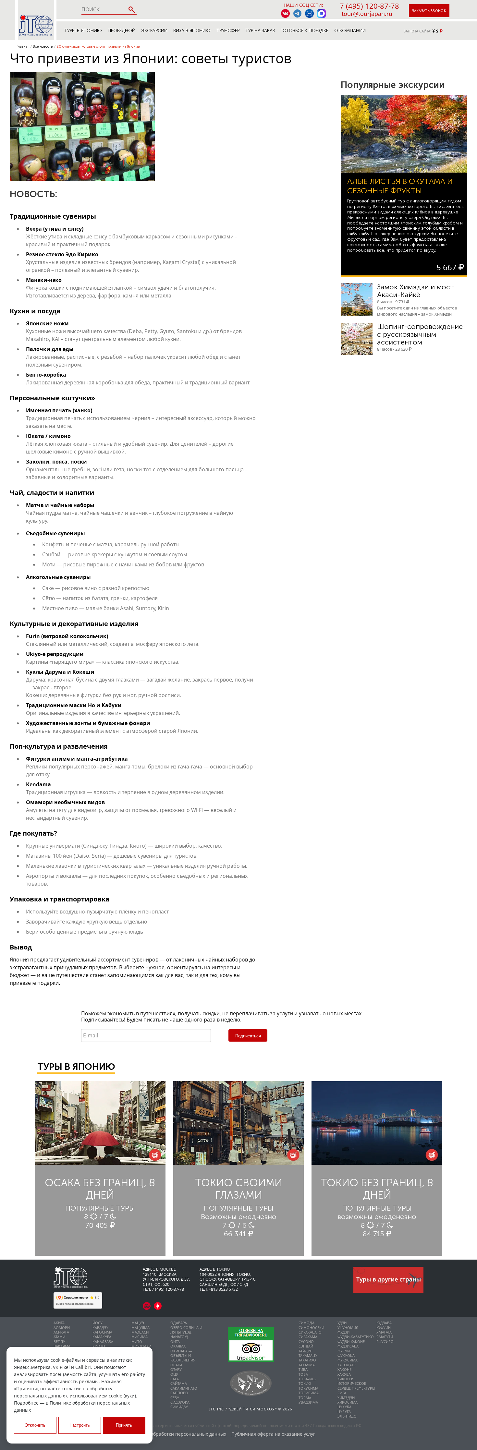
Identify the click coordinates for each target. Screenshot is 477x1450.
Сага (174, 1378)
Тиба (303, 1369)
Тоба (303, 1374)
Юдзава (384, 1322)
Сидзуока (180, 1402)
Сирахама (308, 1336)
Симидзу (179, 1406)
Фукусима (347, 1360)
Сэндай (306, 1346)
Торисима (309, 1392)
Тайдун (305, 1350)
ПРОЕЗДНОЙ (121, 30)
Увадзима (308, 1402)
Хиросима (347, 1402)
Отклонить (35, 1425)
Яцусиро (385, 1341)
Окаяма (178, 1346)
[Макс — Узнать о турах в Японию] (321, 13)
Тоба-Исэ (307, 1378)
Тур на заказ (260, 30)
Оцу (174, 1374)
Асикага (61, 1332)
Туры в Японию (83, 30)
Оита (175, 1341)
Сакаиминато (183, 1388)
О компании (350, 30)
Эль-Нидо (347, 1416)
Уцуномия (347, 1327)
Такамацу (308, 1355)
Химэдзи (346, 1397)
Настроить (79, 1425)
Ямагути (384, 1336)
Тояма (305, 1397)
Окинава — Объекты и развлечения (182, 1355)
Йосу (97, 1322)
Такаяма (307, 1364)
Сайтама (178, 1383)
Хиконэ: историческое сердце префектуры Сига (356, 1385)
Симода (306, 1322)
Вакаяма (62, 1346)
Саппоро (179, 1392)
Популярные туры (100, 1208)
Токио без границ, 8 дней (377, 1189)
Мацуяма (140, 1327)
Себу (174, 1397)
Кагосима (102, 1332)
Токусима (308, 1388)
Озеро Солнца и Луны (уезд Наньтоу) (186, 1332)
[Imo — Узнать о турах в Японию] (309, 13)
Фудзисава (348, 1346)
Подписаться (248, 1035)
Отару (176, 1369)
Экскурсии (154, 30)
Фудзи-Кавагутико (355, 1336)
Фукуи (343, 1350)
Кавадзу (100, 1327)
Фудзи (343, 1332)
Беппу (59, 1341)
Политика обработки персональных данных (177, 1434)
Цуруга (344, 1411)
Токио (305, 1383)
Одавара (178, 1322)
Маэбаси (140, 1332)
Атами (59, 1336)
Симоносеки (311, 1327)
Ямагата (384, 1332)
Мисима (139, 1336)
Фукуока (346, 1355)
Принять (124, 1425)
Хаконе (344, 1369)
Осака (176, 1364)
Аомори (62, 1327)
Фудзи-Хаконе (351, 1341)
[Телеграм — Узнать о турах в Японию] (297, 13)
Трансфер (227, 30)
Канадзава (102, 1341)
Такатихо (307, 1360)
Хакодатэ (346, 1364)
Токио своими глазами (238, 1189)
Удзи (342, 1322)
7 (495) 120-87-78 (369, 6)
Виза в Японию (192, 30)
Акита (59, 1322)
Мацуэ (137, 1322)
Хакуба (344, 1374)
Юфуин (383, 1327)
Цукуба (344, 1406)
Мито (136, 1341)
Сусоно (306, 1341)
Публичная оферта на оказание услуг (273, 1434)
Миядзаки (141, 1346)
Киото (98, 1346)
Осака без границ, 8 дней (100, 1189)
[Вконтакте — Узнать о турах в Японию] (285, 13)
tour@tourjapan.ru (367, 14)
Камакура (101, 1336)
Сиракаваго (310, 1332)
